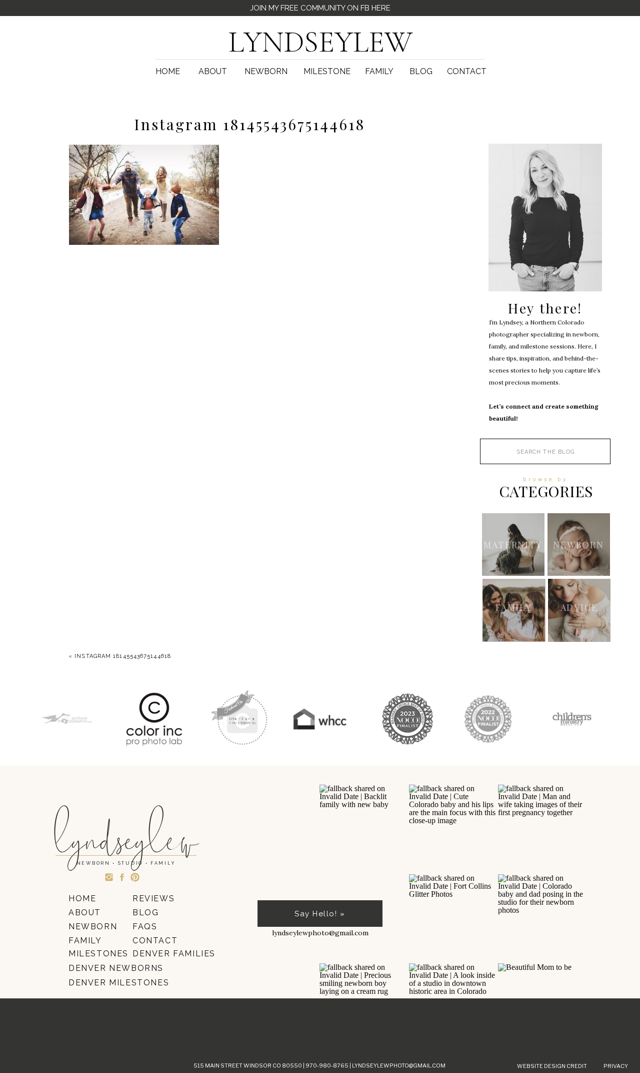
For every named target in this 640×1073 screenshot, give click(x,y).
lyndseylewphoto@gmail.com (399, 1065)
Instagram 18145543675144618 (122, 656)
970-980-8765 (328, 1065)
